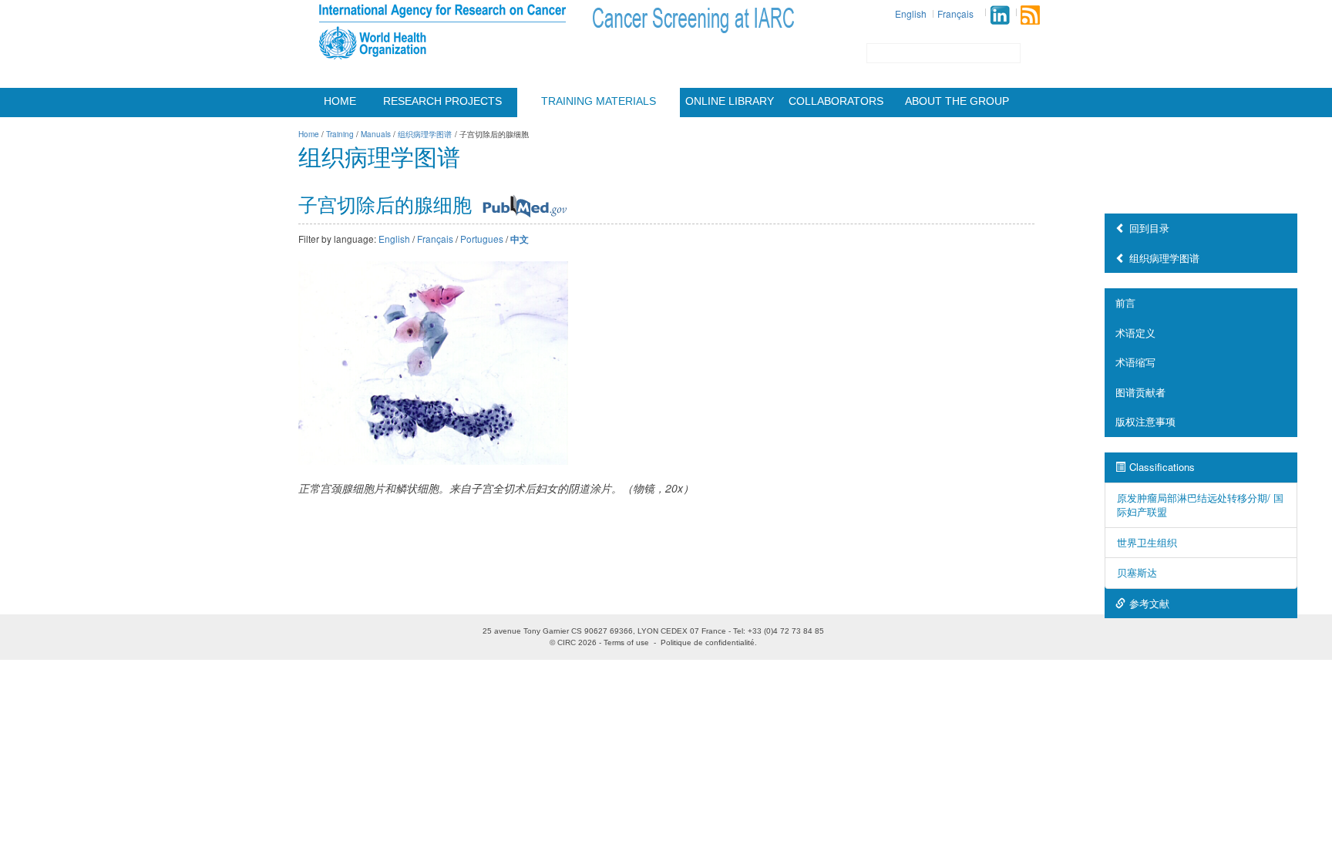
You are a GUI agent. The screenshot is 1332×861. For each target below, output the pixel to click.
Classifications (1162, 466)
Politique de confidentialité (708, 642)
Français (955, 13)
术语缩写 (1135, 362)
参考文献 (1149, 603)
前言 (1125, 302)
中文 (519, 239)
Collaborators (836, 101)
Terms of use (626, 642)
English (911, 13)
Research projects (442, 101)
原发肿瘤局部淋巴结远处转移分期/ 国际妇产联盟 (1200, 505)
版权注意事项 (1145, 421)
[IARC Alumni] (1000, 15)
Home (340, 101)
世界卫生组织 (1147, 542)
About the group (957, 101)
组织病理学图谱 (1164, 258)
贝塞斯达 (1137, 572)
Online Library (729, 101)
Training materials (598, 101)
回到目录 (1149, 227)
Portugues (481, 238)
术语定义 (1135, 332)
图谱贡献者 (1140, 392)
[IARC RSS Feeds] (1030, 15)
